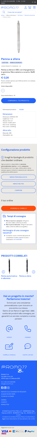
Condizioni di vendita (8, 417)
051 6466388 (17, 239)
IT (32, 2)
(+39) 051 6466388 (9, 1)
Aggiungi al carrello (18, 208)
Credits (18, 415)
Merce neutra (18, 184)
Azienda (3, 400)
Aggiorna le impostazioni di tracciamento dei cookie (18, 419)
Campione (18, 190)
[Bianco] (3, 90)
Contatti (4, 402)
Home (2, 15)
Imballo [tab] (21, 109)
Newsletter (5, 404)
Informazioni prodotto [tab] (9, 109)
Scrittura (20, 15)
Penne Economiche (30, 15)
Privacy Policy (20, 417)
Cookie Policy (30, 417)
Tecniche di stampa (7, 396)
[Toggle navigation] (34, 7)
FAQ (19, 1)
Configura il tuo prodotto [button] (18, 101)
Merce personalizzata (18, 177)
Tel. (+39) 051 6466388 (8, 382)
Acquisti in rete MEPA (8, 394)
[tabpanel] (18, 124)
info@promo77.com (7, 384)
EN (35, 2)
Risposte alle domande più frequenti (13, 392)
